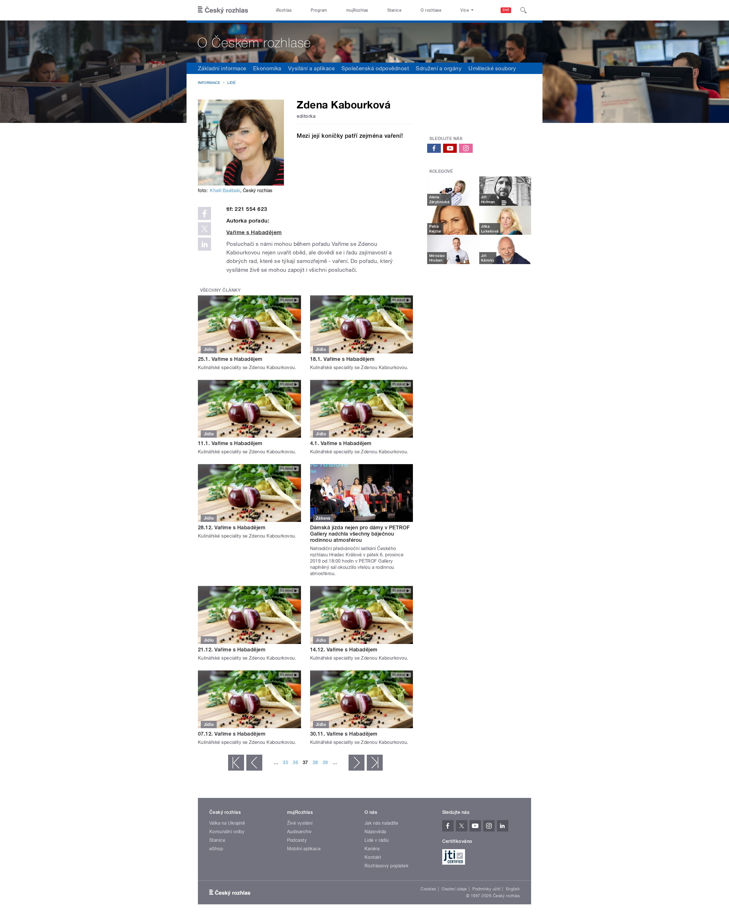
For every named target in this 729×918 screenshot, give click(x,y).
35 (285, 762)
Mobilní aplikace (304, 848)
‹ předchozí (254, 763)
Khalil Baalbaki (225, 190)
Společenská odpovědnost (375, 68)
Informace (209, 83)
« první (236, 763)
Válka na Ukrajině (227, 823)
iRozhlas (284, 10)
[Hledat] (523, 10)
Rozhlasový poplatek (386, 865)
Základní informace (222, 68)
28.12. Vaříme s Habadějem (231, 527)
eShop (216, 848)
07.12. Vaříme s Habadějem (231, 734)
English (513, 889)
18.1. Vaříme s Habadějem (342, 359)
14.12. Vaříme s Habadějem (344, 650)
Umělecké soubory (492, 68)
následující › (356, 763)
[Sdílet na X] (204, 228)
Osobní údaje (454, 889)
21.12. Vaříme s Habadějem (231, 650)
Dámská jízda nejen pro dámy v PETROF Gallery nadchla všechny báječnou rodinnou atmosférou (360, 533)
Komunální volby (226, 831)
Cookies (428, 889)
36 (295, 762)
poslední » (375, 763)
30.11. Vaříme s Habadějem (344, 734)
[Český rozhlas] (223, 10)
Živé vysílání (300, 823)
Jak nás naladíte (381, 823)
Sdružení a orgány (439, 68)
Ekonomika (267, 68)
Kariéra (371, 848)
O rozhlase (431, 10)
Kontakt (372, 857)
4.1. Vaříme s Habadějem (341, 443)
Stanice (394, 10)
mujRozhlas (357, 10)
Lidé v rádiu (376, 840)
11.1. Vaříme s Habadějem (230, 443)
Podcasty (297, 840)
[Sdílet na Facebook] (204, 213)
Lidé (231, 83)
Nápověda (375, 831)
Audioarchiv (299, 831)
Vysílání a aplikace (311, 68)
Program (319, 10)
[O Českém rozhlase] (364, 41)
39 (325, 762)
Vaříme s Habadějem (254, 232)
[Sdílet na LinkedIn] (204, 244)
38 (315, 762)
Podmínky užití (486, 889)
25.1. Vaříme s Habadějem (230, 359)
